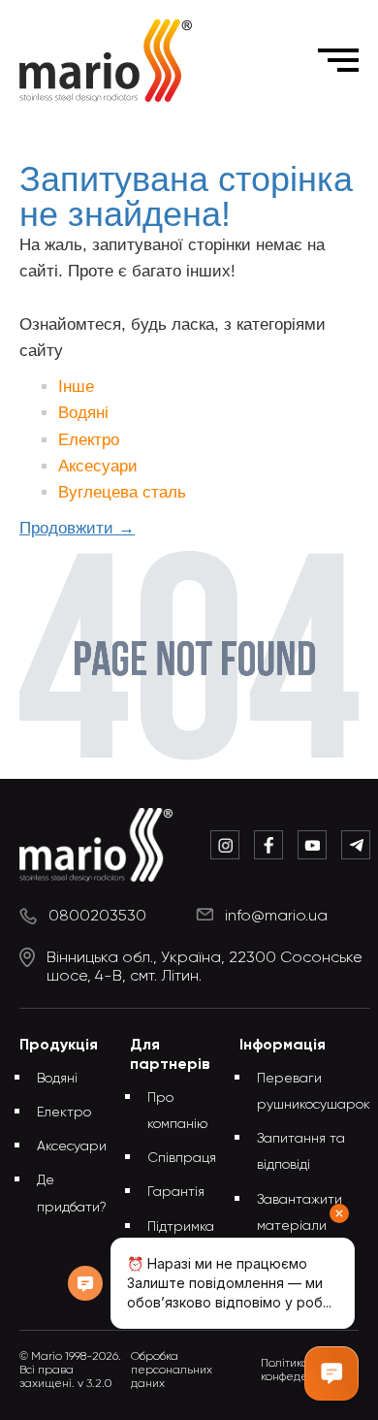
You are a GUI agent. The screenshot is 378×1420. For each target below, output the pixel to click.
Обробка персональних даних (171, 1370)
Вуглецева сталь (122, 492)
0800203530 (97, 916)
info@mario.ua (276, 916)
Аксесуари (98, 466)
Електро (88, 440)
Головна (70, 134)
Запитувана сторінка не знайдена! (218, 134)
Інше (76, 386)
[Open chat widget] (331, 1373)
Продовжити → (77, 528)
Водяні (83, 412)
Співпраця (181, 1158)
